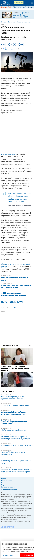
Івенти (3, 483)
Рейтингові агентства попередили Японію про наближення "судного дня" (16, 437)
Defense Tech (6, 7)
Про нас (3, 479)
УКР (27, 3)
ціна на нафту (16, 302)
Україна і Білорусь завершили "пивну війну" (14, 422)
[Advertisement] (17, 134)
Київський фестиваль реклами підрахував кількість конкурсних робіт (16, 470)
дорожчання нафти (9, 154)
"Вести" (13, 307)
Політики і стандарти (8, 487)
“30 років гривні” (19, 7)
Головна (3, 22)
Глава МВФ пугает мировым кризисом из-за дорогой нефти (16, 286)
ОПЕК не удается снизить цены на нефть (14, 278)
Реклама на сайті (6, 481)
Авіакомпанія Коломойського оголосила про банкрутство (13, 413)
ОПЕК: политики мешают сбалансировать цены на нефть (13, 294)
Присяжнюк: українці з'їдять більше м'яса (17, 445)
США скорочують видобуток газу (13, 430)
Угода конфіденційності (9, 489)
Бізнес (19, 22)
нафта (4, 302)
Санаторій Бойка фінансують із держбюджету (13, 453)
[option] (17, 14)
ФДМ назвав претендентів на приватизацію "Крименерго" (12, 397)
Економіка (11, 22)
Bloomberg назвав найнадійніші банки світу (16, 462)
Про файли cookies (7, 555)
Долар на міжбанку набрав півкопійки (15, 405)
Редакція (4, 485)
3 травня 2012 (26, 22)
